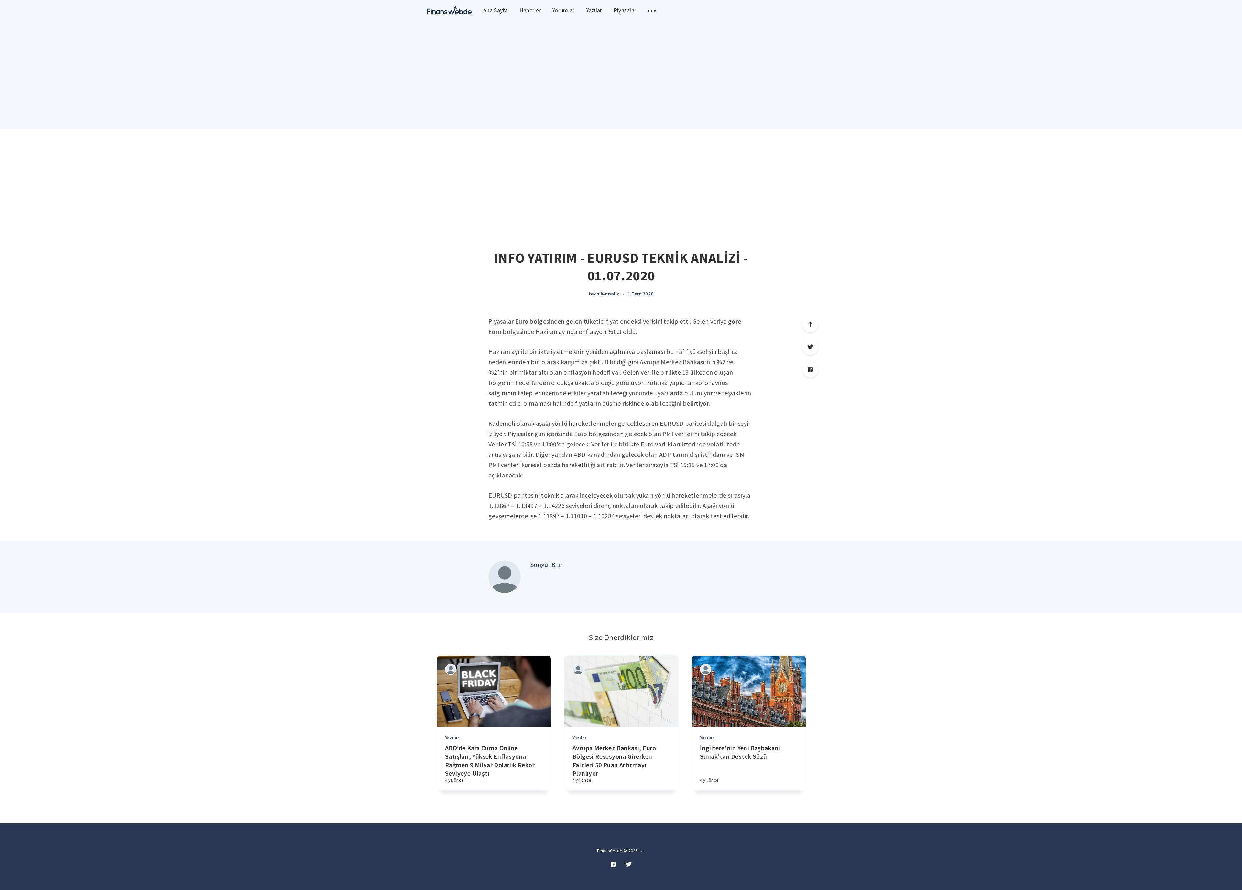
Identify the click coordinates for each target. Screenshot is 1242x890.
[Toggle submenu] (652, 10)
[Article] (494, 691)
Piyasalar (625, 10)
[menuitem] (449, 10)
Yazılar (594, 10)
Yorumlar (563, 10)
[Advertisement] (621, 178)
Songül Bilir (546, 565)
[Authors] (450, 669)
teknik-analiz (604, 293)
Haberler (530, 10)
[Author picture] (504, 577)
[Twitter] (810, 347)
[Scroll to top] (810, 324)
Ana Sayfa (495, 10)
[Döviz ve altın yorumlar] (449, 10)
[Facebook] (810, 369)
